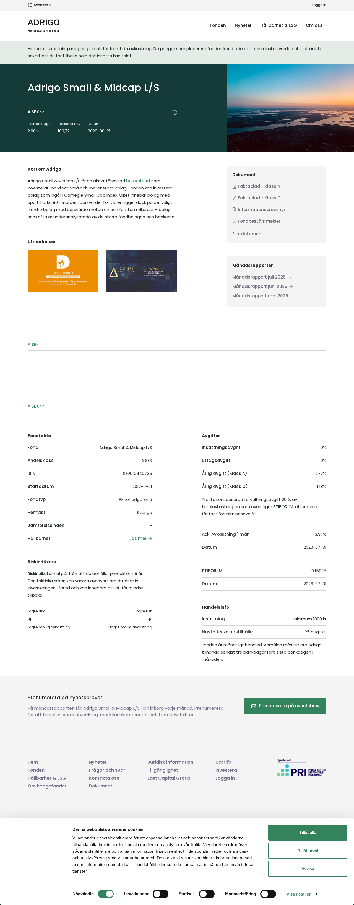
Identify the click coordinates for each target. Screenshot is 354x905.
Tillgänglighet (162, 770)
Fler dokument (248, 234)
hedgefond (138, 181)
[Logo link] (43, 25)
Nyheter (243, 25)
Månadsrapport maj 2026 (260, 296)
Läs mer (138, 538)
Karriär (223, 762)
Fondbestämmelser (258, 221)
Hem (33, 762)
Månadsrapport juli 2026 (259, 277)
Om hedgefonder (47, 786)
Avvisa (307, 868)
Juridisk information (170, 762)
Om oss (315, 25)
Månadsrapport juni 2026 (260, 286)
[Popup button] (174, 112)
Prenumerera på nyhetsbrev (288, 706)
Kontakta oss (104, 778)
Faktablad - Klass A (258, 186)
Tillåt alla (307, 832)
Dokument (100, 786)
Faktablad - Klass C (259, 198)
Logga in (319, 4)
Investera (226, 770)
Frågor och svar (107, 770)
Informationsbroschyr (261, 209)
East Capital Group (169, 778)
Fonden (218, 25)
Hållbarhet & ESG (279, 25)
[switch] (160, 894)
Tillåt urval (308, 850)
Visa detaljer (299, 894)
